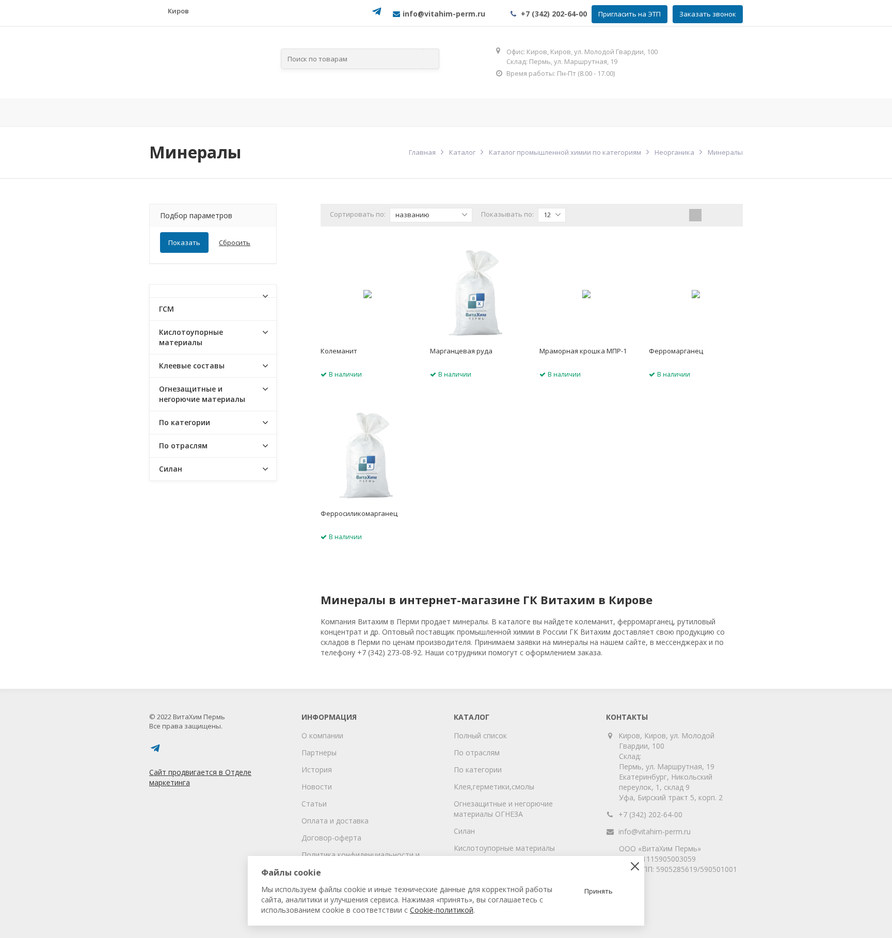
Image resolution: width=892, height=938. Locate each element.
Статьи (314, 803)
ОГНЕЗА (501, 112)
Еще (712, 112)
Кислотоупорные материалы (191, 337)
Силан (170, 469)
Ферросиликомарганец (359, 513)
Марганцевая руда (461, 350)
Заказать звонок (707, 14)
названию (412, 214)
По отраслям (322, 112)
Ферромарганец (676, 350)
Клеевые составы (192, 365)
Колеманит (339, 350)
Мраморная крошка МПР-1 (583, 350)
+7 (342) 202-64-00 (554, 14)
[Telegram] (377, 15)
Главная (177, 112)
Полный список (480, 735)
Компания (239, 112)
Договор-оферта (331, 838)
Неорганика (674, 152)
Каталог (462, 152)
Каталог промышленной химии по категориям (565, 152)
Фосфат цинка (572, 112)
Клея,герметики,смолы (494, 786)
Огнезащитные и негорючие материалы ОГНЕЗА (503, 809)
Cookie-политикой (441, 910)
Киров (178, 10)
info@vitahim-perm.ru (654, 831)
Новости (316, 786)
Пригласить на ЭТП (629, 14)
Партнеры (319, 752)
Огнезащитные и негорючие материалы (202, 394)
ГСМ (166, 309)
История (316, 769)
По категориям (419, 112)
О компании (322, 735)
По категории (184, 422)
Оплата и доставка (335, 821)
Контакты (648, 112)
